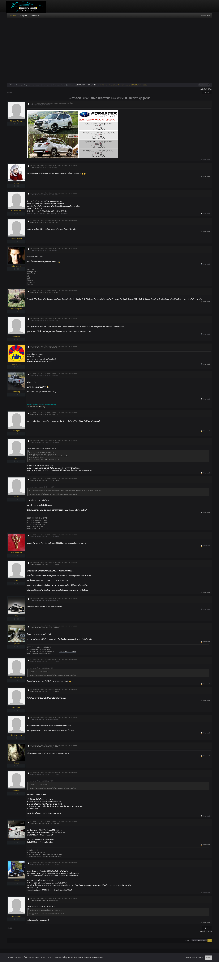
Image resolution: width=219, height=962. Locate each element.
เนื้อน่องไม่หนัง (16, 211)
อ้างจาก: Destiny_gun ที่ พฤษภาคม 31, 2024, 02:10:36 (41, 906)
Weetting (16, 391)
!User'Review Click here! (67, 651)
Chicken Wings (16, 121)
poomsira (16, 336)
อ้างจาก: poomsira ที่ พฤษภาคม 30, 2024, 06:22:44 (41, 487)
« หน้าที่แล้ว (203, 89)
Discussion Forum (59, 85)
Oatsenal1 (16, 916)
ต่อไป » (210, 89)
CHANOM (16, 839)
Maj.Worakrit (16, 553)
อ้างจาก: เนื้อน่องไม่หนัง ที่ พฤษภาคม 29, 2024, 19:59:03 (41, 448)
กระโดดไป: (188, 940)
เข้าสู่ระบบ (23, 15)
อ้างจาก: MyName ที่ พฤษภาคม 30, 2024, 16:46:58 (40, 668)
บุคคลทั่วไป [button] (205, 15)
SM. (16, 616)
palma (16, 496)
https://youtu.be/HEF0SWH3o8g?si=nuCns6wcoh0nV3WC (49, 890)
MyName (16, 644)
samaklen (16, 364)
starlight (16, 430)
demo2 (16, 763)
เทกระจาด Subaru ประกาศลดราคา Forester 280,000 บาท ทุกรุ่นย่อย (123, 85)
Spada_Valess (16, 238)
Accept (208, 957)
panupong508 (16, 308)
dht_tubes (16, 707)
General (46, 85)
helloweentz (16, 266)
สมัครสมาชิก (35, 15)
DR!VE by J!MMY (86, 85)
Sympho (16, 580)
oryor (16, 458)
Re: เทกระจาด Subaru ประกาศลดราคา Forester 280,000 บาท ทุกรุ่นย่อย (53, 165)
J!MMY (78, 85)
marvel (16, 880)
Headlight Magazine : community (27, 85)
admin (73, 85)
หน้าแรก (13, 15)
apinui (16, 183)
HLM (94, 85)
